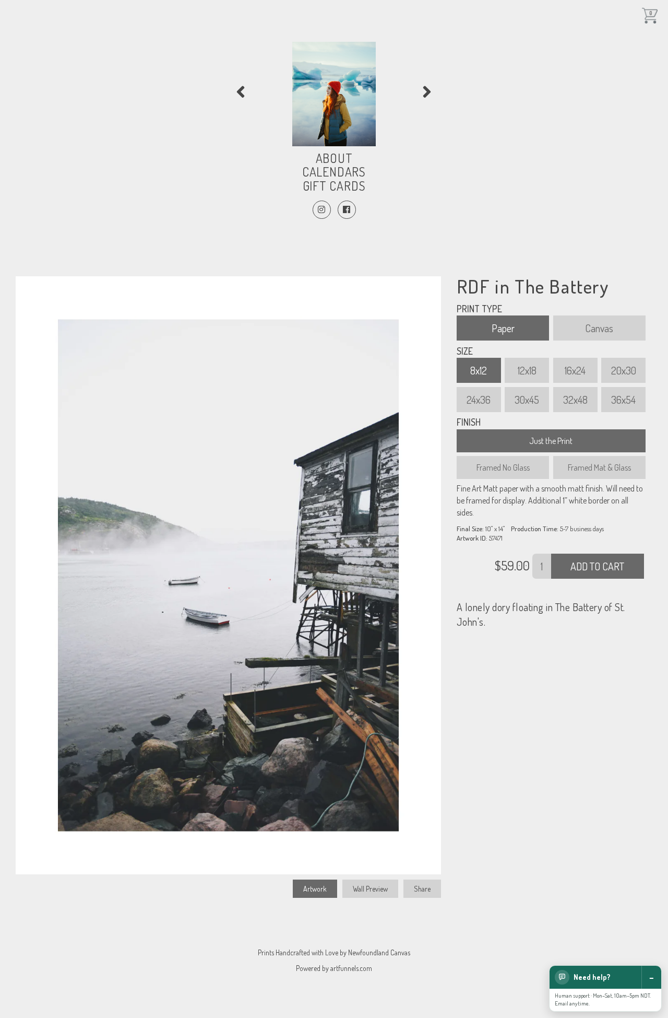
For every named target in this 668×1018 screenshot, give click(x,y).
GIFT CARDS (334, 186)
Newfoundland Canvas (379, 952)
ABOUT (334, 158)
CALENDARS (334, 171)
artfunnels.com (351, 968)
